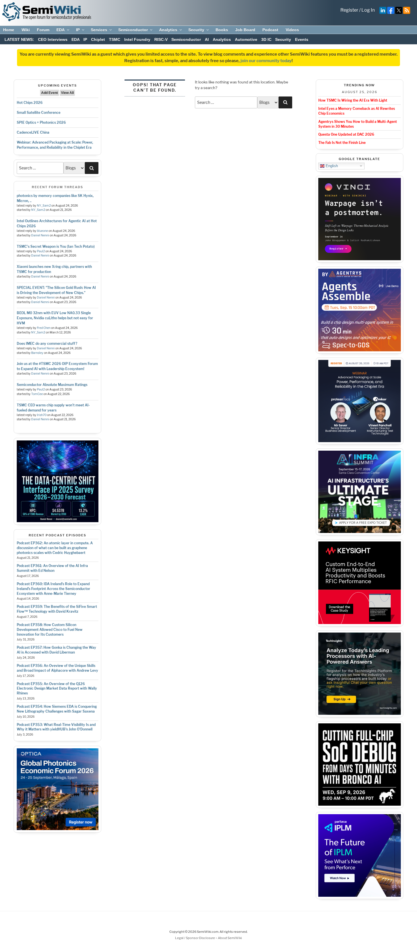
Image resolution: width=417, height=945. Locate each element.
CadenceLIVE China (33, 132)
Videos (292, 30)
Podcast (270, 30)
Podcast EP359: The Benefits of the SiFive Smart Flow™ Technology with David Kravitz (57, 609)
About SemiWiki (230, 938)
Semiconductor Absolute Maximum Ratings (52, 385)
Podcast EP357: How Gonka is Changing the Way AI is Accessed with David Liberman (56, 649)
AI (207, 39)
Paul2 (41, 251)
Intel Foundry (137, 39)
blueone (42, 231)
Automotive (246, 39)
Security (196, 30)
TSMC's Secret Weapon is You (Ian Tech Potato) (56, 246)
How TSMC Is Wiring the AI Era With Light (352, 100)
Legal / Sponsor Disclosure (195, 938)
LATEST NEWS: (19, 39)
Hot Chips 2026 (30, 102)
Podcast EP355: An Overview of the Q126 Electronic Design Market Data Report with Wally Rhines (57, 689)
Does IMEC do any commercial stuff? (47, 343)
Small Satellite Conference (38, 112)
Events (301, 39)
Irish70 (42, 415)
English (331, 165)
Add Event (49, 93)
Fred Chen (43, 328)
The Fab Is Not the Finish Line (342, 142)
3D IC (266, 39)
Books (222, 30)
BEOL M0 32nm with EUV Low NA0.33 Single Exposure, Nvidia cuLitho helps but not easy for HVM (55, 318)
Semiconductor (133, 30)
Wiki (26, 30)
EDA (60, 30)
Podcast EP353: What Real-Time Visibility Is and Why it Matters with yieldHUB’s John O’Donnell (56, 727)
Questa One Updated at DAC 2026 (346, 134)
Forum (43, 30)
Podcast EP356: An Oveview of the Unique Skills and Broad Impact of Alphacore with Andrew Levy (57, 668)
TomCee (37, 394)
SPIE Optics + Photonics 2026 (41, 122)
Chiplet (98, 39)
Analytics (168, 30)
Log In (368, 10)
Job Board (245, 30)
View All (67, 93)
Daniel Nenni (40, 235)
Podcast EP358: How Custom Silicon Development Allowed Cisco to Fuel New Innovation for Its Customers (50, 630)
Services (99, 30)
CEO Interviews (53, 39)
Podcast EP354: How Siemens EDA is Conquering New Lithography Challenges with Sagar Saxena (57, 708)
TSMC (114, 39)
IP (78, 30)
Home (8, 30)
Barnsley (37, 353)
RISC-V (161, 39)
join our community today (266, 60)
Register (349, 10)
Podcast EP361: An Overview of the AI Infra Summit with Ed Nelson (52, 568)
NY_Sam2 (44, 205)
